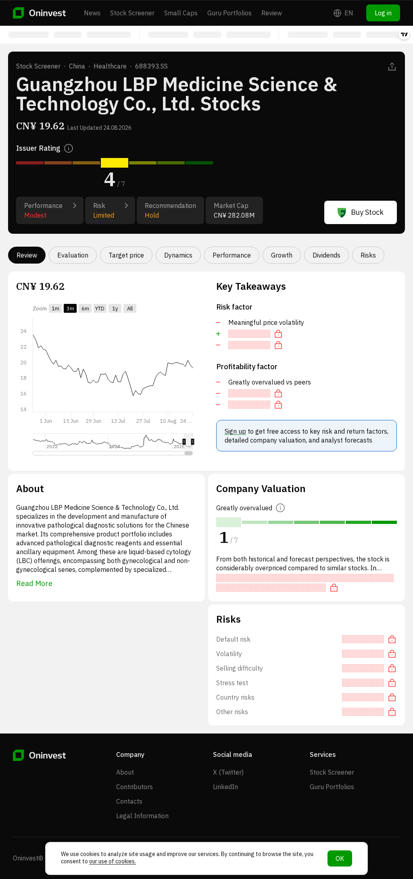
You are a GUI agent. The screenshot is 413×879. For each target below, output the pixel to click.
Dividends (326, 255)
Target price (126, 255)
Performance (232, 255)
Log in (383, 13)
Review (271, 13)
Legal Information (142, 816)
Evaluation (72, 255)
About (125, 772)
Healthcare (110, 66)
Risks (368, 255)
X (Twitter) (228, 772)
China (77, 66)
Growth (281, 255)
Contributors (134, 787)
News (92, 13)
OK (340, 858)
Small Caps (181, 13)
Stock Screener (132, 13)
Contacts (129, 801)
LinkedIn (225, 787)
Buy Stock (367, 212)
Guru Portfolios (229, 13)
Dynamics (178, 255)
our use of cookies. (112, 861)
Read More (34, 583)
